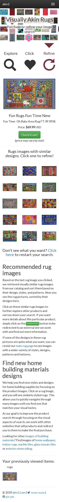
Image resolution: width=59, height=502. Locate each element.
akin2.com (18, 492)
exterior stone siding (19, 448)
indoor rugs (9, 444)
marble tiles (25, 444)
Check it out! (29, 135)
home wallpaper (45, 440)
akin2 (5, 4)
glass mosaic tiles (45, 444)
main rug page (25, 346)
